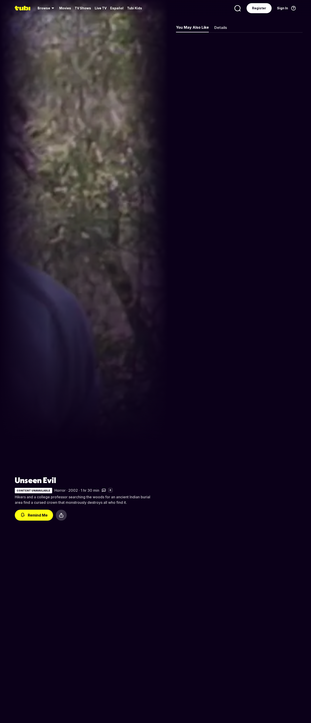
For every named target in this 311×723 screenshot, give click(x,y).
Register (259, 8)
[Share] (61, 515)
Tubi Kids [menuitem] (134, 8)
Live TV (101, 8)
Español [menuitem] (116, 8)
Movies (65, 8)
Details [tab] (220, 27)
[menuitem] (46, 8)
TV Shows (83, 8)
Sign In (282, 8)
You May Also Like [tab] (192, 27)
